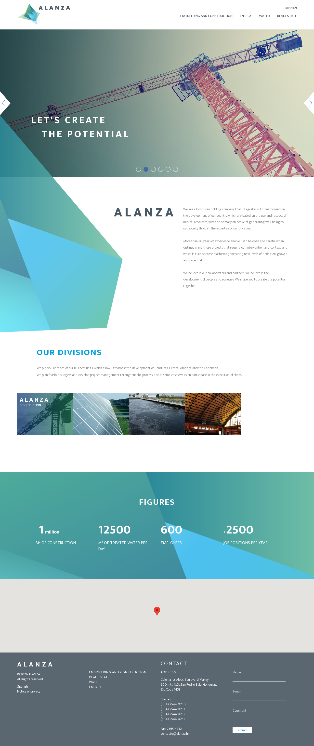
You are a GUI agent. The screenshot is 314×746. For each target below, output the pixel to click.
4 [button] (160, 169)
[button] (157, 611)
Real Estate (287, 16)
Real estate (99, 677)
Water (264, 16)
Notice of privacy (28, 691)
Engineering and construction (206, 16)
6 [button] (175, 169)
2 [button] (146, 169)
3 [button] (153, 169)
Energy (246, 16)
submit (242, 730)
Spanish (291, 7)
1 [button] (138, 169)
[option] (157, 103)
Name (237, 672)
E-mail (237, 691)
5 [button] (168, 169)
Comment (239, 710)
